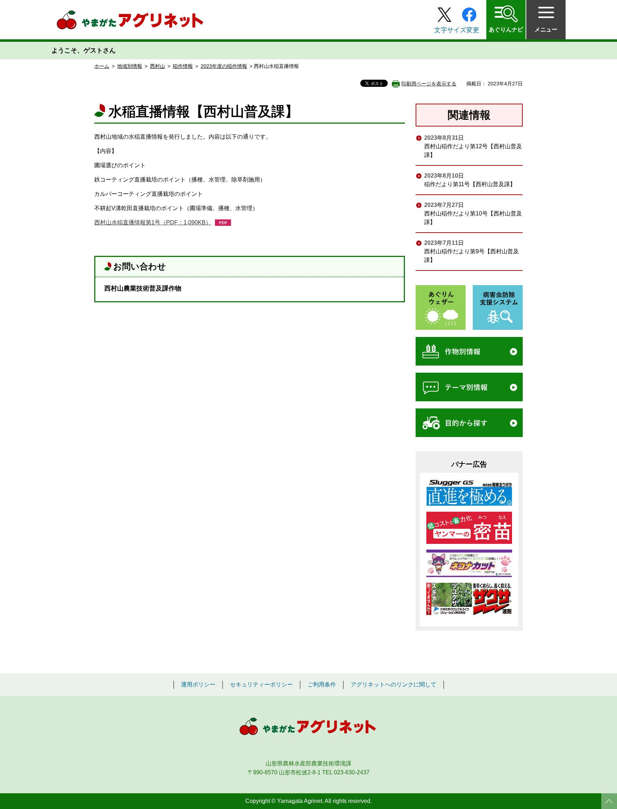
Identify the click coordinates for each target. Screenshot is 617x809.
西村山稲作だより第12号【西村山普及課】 (473, 150)
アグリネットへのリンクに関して (393, 685)
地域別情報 (129, 66)
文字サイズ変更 (456, 30)
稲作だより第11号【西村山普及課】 (470, 184)
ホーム (101, 66)
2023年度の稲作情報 (224, 66)
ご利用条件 (321, 685)
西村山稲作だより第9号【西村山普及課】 (471, 255)
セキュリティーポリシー (261, 685)
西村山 (157, 66)
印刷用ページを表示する (428, 83)
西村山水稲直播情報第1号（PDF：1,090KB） (152, 222)
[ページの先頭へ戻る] (609, 801)
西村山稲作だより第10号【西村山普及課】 (473, 217)
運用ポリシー (198, 685)
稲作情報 (183, 66)
